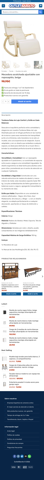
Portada (4, 71)
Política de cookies (13, 435)
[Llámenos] (29, 456)
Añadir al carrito (24, 101)
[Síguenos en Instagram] (18, 456)
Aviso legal (11, 431)
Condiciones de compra (15, 443)
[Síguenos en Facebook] (14, 456)
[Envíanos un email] (25, 456)
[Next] (39, 39)
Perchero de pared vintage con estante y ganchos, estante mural (31, 286)
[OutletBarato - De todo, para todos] (22, 6)
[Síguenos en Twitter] (22, 456)
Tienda (11, 71)
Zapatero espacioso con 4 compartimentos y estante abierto (10, 286)
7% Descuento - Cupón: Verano (22, 1)
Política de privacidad (14, 439)
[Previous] (5, 39)
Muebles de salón (21, 71)
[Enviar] (40, 12)
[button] (3, 6)
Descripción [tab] (6, 115)
